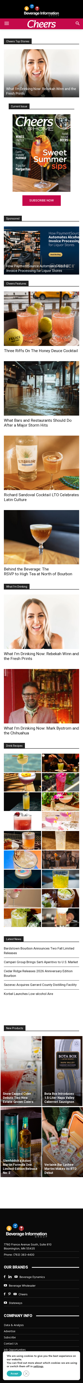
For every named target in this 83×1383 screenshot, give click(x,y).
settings (38, 1366)
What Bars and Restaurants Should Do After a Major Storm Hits (38, 423)
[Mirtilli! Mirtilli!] (22, 782)
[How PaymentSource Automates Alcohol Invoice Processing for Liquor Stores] (41, 250)
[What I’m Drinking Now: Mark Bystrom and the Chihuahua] (41, 696)
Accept (14, 1373)
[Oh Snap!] (22, 917)
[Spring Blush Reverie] (22, 898)
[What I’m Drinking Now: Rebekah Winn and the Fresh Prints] (41, 73)
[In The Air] (60, 840)
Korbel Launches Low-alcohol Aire (28, 994)
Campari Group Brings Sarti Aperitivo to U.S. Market (41, 962)
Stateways (15, 1302)
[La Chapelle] (60, 763)
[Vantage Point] (22, 801)
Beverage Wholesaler (22, 1285)
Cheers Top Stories (17, 41)
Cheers (23, 1294)
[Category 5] (60, 782)
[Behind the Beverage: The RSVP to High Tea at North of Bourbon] (41, 537)
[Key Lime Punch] (22, 859)
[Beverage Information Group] (41, 10)
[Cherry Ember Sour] (22, 821)
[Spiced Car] (60, 917)
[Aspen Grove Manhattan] (60, 859)
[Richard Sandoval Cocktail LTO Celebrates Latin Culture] (41, 463)
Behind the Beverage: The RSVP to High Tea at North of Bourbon (38, 571)
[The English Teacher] (60, 821)
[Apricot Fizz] (22, 840)
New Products (14, 1028)
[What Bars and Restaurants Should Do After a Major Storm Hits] (41, 388)
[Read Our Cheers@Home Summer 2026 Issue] (41, 153)
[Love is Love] (22, 879)
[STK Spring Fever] (60, 898)
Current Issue (19, 106)
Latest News (13, 939)
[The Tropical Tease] (60, 801)
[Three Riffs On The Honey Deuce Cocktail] (41, 318)
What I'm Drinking (16, 586)
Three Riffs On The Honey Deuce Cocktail (41, 350)
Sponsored (12, 218)
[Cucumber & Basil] (22, 763)
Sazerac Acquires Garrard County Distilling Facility (40, 985)
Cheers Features (16, 283)
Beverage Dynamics (32, 1277)
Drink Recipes (14, 745)
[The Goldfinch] (60, 879)
